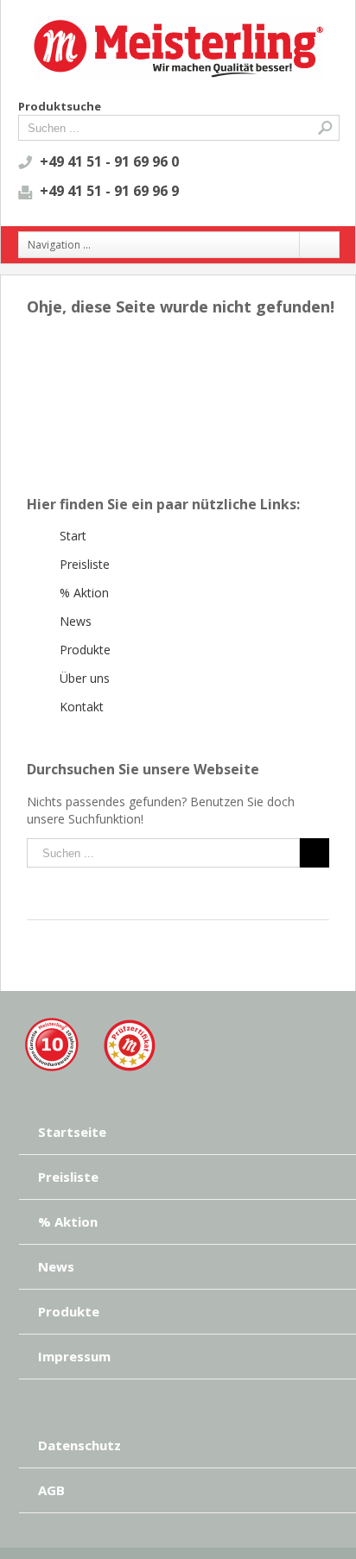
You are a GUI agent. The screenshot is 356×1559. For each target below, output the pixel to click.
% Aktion (84, 592)
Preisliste (85, 564)
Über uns (85, 678)
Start (73, 535)
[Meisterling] (90, 1025)
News (76, 621)
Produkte (85, 649)
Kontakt (82, 706)
